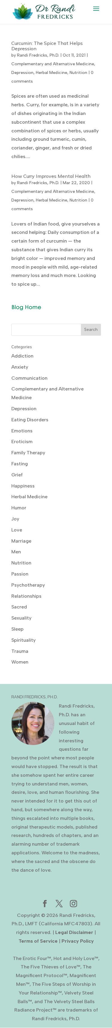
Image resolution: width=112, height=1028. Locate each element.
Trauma (19, 651)
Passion (19, 574)
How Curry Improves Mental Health (50, 176)
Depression (22, 72)
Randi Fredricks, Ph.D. (38, 55)
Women (19, 662)
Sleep (17, 629)
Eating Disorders (29, 420)
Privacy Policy (78, 941)
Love (16, 530)
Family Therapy (28, 452)
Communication (29, 378)
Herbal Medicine (51, 72)
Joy (15, 519)
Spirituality (23, 640)
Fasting (19, 464)
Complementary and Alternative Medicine (52, 63)
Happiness (23, 486)
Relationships (26, 596)
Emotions (22, 431)
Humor (18, 508)
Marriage (21, 541)
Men (16, 552)
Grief (17, 475)
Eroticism (22, 441)
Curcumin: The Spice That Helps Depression (47, 46)
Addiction (22, 356)
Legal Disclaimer (74, 932)
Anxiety (19, 367)
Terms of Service (38, 941)
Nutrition (78, 72)
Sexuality (21, 618)
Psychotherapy (28, 585)
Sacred (19, 607)
